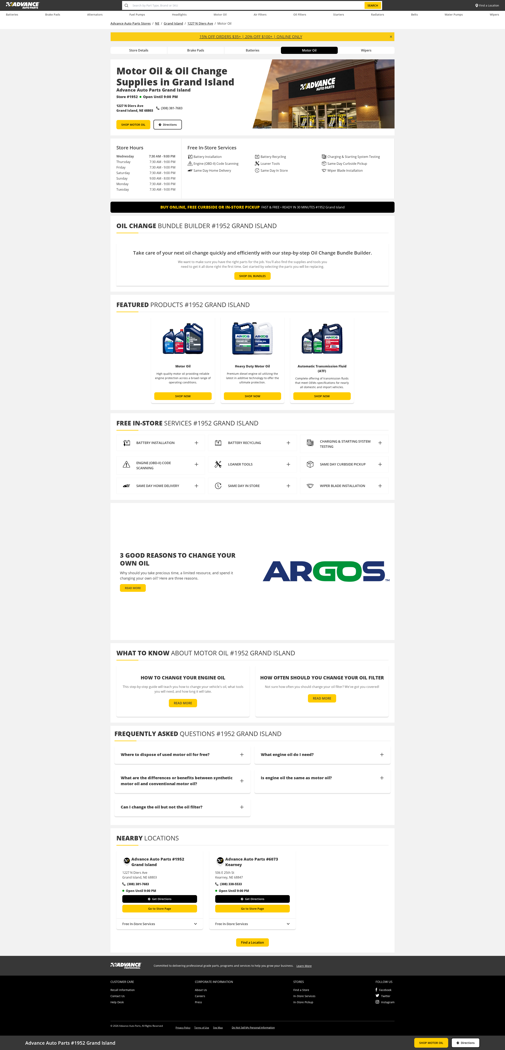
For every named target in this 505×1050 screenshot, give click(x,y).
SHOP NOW (183, 396)
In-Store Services (304, 996)
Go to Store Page (159, 908)
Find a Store (301, 990)
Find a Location (252, 942)
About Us (201, 990)
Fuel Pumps (137, 14)
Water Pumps (454, 14)
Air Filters (260, 14)
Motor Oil (220, 14)
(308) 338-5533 (231, 884)
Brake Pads (52, 14)
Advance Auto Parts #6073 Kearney (251, 861)
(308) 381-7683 (138, 884)
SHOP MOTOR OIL (133, 124)
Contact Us (117, 996)
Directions (170, 124)
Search (373, 5)
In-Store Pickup (303, 1002)
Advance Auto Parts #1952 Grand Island (157, 861)
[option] (183, 359)
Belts (414, 14)
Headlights (179, 14)
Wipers (494, 14)
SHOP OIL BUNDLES (252, 276)
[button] (160, 443)
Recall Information (122, 990)
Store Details (138, 50)
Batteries (12, 14)
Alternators (95, 14)
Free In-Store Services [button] (138, 924)
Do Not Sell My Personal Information (253, 1027)
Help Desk (117, 1002)
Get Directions (161, 899)
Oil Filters (299, 14)
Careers (200, 996)
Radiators (377, 14)
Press (198, 1002)
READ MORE (133, 588)
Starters (338, 14)
